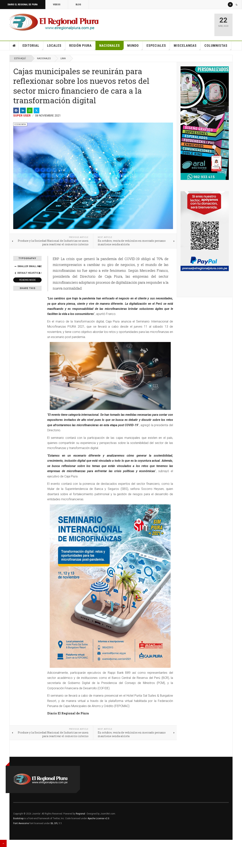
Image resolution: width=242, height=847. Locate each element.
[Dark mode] (236, 4)
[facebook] (16, 110)
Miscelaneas (185, 45)
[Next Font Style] (39, 273)
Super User (22, 115)
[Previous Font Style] (15, 273)
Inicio (14, 45)
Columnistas (215, 45)
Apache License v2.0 (98, 818)
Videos (56, 4)
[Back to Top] (3, 843)
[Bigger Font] (39, 266)
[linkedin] (23, 110)
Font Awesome (21, 823)
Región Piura (80, 45)
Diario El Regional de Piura (23, 4)
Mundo (133, 45)
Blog (78, 4)
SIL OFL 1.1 (56, 823)
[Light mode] (230, 4)
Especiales (156, 45)
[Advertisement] (166, 23)
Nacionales (109, 45)
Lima (63, 58)
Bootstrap (18, 818)
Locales (54, 45)
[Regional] (54, 22)
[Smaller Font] (15, 266)
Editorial (30, 45)
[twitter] (36, 110)
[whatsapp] (30, 110)
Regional (80, 813)
